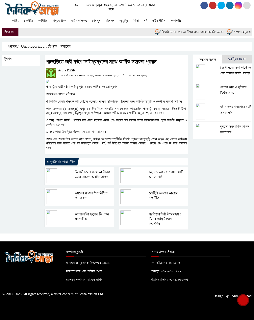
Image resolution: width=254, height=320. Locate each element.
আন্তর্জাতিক (59, 21)
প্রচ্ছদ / (13, 46)
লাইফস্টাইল (158, 21)
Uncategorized (32, 46)
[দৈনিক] (31, 8)
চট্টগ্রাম (52, 46)
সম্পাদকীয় (175, 21)
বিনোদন (110, 21)
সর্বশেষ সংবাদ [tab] (207, 59)
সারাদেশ (65, 46)
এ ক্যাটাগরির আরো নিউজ (61, 162)
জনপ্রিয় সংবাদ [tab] (237, 59)
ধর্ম (145, 21)
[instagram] (221, 5)
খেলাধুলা (96, 21)
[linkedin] (230, 5)
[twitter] (212, 5)
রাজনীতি (28, 21)
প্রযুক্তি (124, 21)
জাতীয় (15, 21)
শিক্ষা (136, 21)
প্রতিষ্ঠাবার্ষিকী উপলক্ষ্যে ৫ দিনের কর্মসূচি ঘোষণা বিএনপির (165, 219)
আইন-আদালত (79, 21)
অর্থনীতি (42, 21)
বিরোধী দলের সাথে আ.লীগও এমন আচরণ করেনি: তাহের (188, 32)
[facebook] (204, 5)
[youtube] (238, 5)
